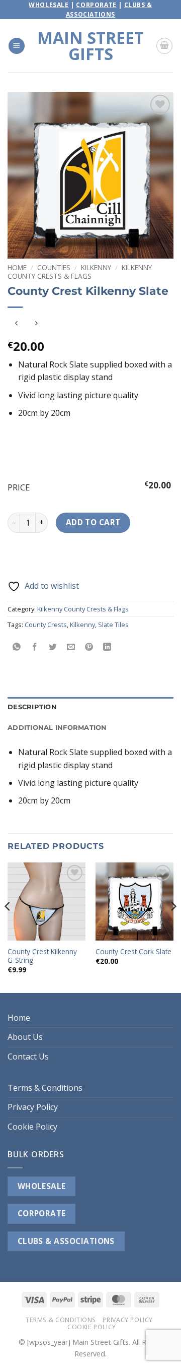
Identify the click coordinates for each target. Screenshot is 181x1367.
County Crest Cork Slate (133, 951)
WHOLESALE (42, 1186)
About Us (25, 1036)
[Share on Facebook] (35, 647)
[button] (17, 46)
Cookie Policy (32, 1126)
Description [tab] (32, 707)
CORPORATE (42, 1213)
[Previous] (8, 926)
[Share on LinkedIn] (107, 647)
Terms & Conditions (45, 1087)
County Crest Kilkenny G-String (42, 956)
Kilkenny (96, 267)
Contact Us (28, 1056)
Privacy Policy (33, 1106)
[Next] (173, 926)
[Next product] (16, 324)
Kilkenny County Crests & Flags (80, 271)
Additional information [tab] (57, 727)
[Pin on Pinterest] (89, 647)
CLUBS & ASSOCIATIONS (66, 1241)
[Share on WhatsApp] (17, 647)
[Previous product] (36, 324)
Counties (53, 267)
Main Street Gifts (90, 46)
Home (17, 267)
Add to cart (93, 522)
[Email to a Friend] (71, 647)
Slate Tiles (113, 624)
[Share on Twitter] (53, 647)
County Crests (46, 624)
